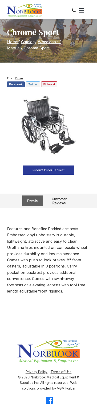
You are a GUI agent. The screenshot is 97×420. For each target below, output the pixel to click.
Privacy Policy (37, 372)
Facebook (15, 84)
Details (32, 201)
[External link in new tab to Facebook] (49, 401)
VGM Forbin (66, 388)
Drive (19, 78)
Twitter (32, 84)
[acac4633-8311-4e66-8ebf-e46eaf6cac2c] (48, 125)
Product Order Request (48, 170)
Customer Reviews (59, 201)
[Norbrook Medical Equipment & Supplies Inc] (24, 10)
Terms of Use (61, 372)
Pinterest (49, 84)
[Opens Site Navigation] (84, 10)
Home (12, 41)
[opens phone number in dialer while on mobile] (75, 10)
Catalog (28, 41)
